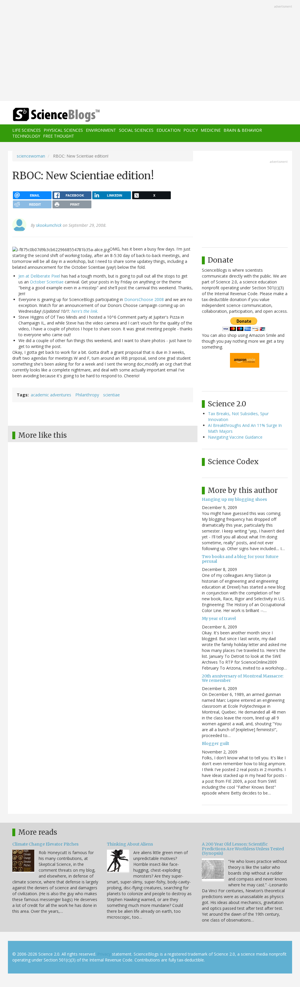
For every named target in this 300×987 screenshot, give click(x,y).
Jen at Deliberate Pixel (39, 276)
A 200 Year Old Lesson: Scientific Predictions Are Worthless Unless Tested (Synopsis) (243, 848)
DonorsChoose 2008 (144, 299)
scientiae (111, 395)
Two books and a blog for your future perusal (240, 559)
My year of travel (219, 618)
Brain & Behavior (243, 130)
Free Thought (58, 136)
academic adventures (51, 395)
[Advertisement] (150, 51)
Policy (190, 130)
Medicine (211, 130)
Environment (101, 130)
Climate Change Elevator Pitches (45, 844)
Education (168, 130)
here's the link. (84, 311)
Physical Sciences (63, 130)
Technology (26, 136)
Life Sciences (26, 130)
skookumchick (49, 225)
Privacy (104, 954)
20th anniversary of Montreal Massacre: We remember (242, 678)
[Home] (58, 115)
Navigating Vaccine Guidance (235, 437)
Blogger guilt (215, 743)
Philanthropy (87, 395)
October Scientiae (47, 282)
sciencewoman (31, 156)
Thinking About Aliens (130, 844)
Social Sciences (136, 130)
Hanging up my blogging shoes (234, 499)
